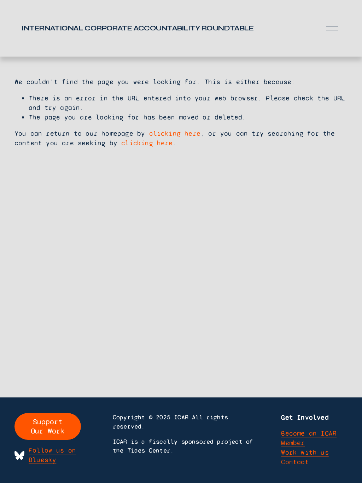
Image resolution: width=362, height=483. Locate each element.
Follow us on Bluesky (52, 455)
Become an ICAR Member (309, 438)
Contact (295, 462)
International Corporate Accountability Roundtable (137, 28)
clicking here (175, 133)
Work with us (304, 452)
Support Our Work (48, 426)
